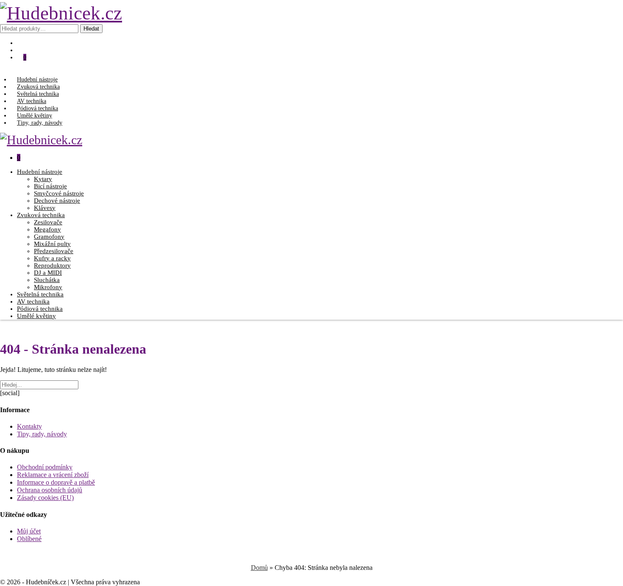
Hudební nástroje (37, 79)
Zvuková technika (38, 86)
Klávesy (45, 207)
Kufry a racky (52, 258)
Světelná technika (38, 93)
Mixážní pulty (52, 243)
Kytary (43, 179)
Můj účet (29, 531)
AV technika (31, 101)
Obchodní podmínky (44, 467)
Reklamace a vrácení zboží (53, 474)
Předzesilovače (53, 251)
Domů (259, 567)
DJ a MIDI (48, 272)
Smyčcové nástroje (59, 193)
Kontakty (29, 426)
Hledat (91, 28)
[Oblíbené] (23, 42)
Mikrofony (48, 287)
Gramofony (49, 236)
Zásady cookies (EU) (45, 497)
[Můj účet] (23, 50)
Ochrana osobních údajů (49, 490)
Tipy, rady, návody (39, 122)
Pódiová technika (37, 108)
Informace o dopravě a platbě (56, 482)
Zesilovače (48, 222)
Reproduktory (52, 265)
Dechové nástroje (57, 200)
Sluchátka (47, 279)
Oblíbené (29, 538)
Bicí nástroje (50, 186)
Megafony (47, 229)
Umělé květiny (34, 115)
